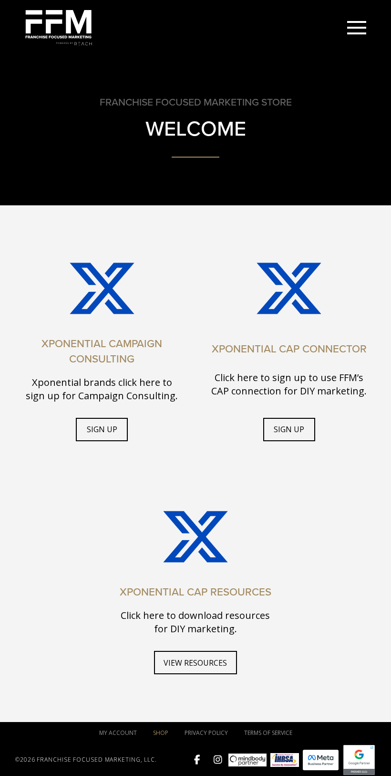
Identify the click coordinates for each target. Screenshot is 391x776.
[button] (356, 27)
